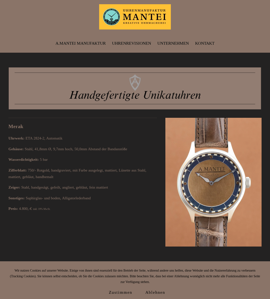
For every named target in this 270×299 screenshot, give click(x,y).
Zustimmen (120, 292)
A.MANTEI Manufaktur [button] (80, 43)
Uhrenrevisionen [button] (131, 43)
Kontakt (205, 43)
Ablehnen (155, 292)
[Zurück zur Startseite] (135, 16)
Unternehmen (173, 43)
